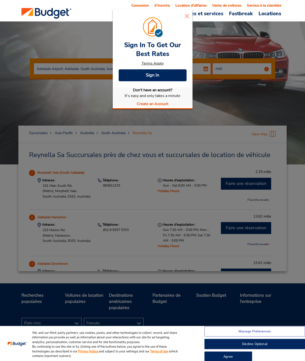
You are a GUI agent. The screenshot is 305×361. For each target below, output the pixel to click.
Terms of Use (159, 351)
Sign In (152, 75)
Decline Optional (254, 344)
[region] (152, 343)
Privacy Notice (88, 351)
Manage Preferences (255, 331)
